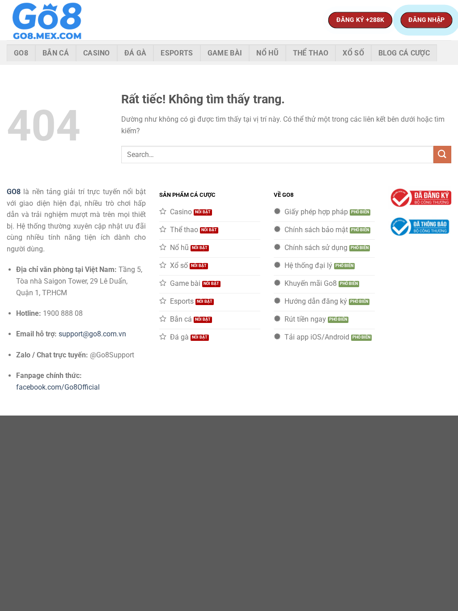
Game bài (225, 53)
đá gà (135, 53)
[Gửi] (442, 154)
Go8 (21, 53)
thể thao (311, 53)
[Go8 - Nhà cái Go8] (51, 20)
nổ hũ (267, 53)
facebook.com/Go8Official (58, 387)
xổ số (353, 53)
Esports (177, 53)
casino (96, 53)
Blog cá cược (404, 53)
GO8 (14, 191)
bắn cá (55, 53)
